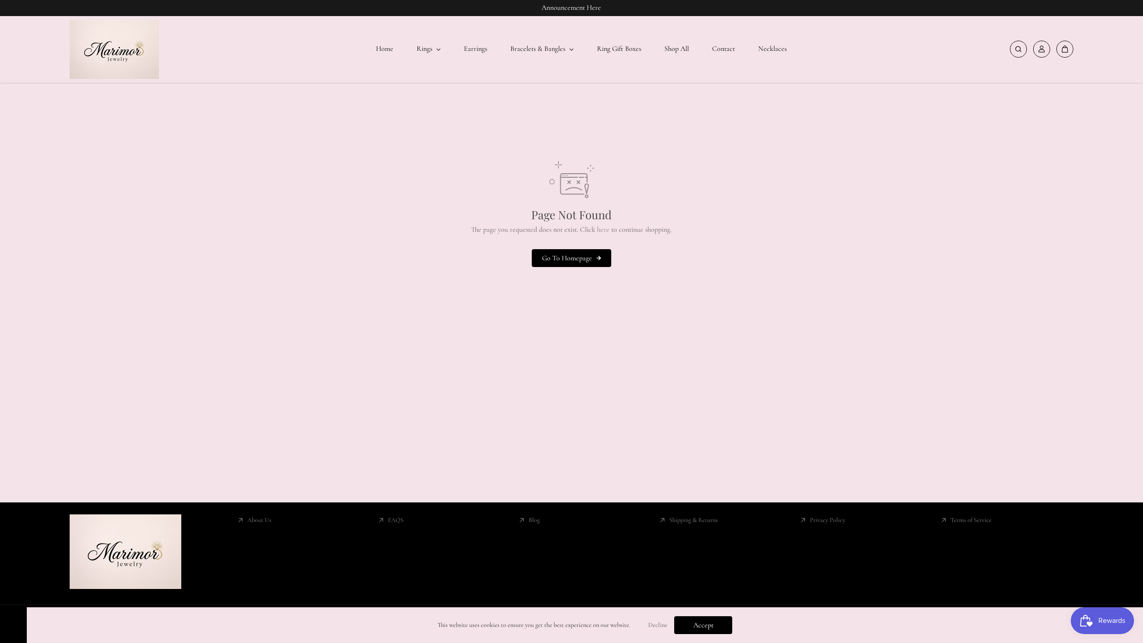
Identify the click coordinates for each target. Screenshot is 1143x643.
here (603, 229)
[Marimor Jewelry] (114, 49)
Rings (425, 48)
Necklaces (772, 48)
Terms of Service (971, 520)
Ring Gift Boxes (619, 48)
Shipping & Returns (693, 520)
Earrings (475, 48)
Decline (657, 625)
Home (384, 48)
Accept (703, 625)
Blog (534, 520)
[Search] (1018, 49)
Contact (723, 48)
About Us (259, 520)
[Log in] (1041, 49)
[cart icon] (1064, 49)
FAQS (396, 520)
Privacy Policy (827, 520)
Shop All (676, 48)
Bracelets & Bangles (538, 48)
